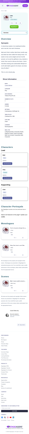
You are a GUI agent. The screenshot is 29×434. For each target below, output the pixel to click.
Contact (3, 402)
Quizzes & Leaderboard (6, 388)
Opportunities (4, 380)
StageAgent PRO (5, 366)
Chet (12, 230)
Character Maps (4, 343)
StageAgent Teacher (5, 368)
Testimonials (4, 374)
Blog (2, 386)
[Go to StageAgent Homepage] (14, 427)
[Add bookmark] (23, 238)
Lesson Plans (4, 353)
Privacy (12, 420)
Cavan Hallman (14, 19)
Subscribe (14, 411)
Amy (14, 283)
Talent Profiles (4, 345)
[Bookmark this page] (16, 23)
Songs (2, 341)
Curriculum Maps (5, 352)
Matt (12, 247)
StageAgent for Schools (6, 370)
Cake (11, 232)
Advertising (3, 398)
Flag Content (22, 324)
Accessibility (3, 420)
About (2, 394)
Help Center (3, 400)
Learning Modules (5, 355)
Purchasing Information (6, 359)
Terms (8, 420)
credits (3, 216)
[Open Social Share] (20, 23)
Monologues (4, 339)
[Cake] (5, 232)
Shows (2, 10)
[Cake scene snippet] (5, 285)
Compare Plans (4, 372)
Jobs (2, 396)
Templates (3, 384)
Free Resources (4, 357)
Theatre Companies (5, 382)
